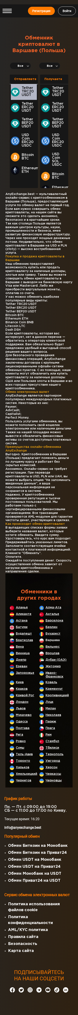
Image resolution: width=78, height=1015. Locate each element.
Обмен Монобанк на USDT (34, 873)
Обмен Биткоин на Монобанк (38, 845)
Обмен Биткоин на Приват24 (37, 852)
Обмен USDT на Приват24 (34, 866)
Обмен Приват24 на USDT (34, 880)
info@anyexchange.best (22, 827)
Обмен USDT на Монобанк (34, 859)
